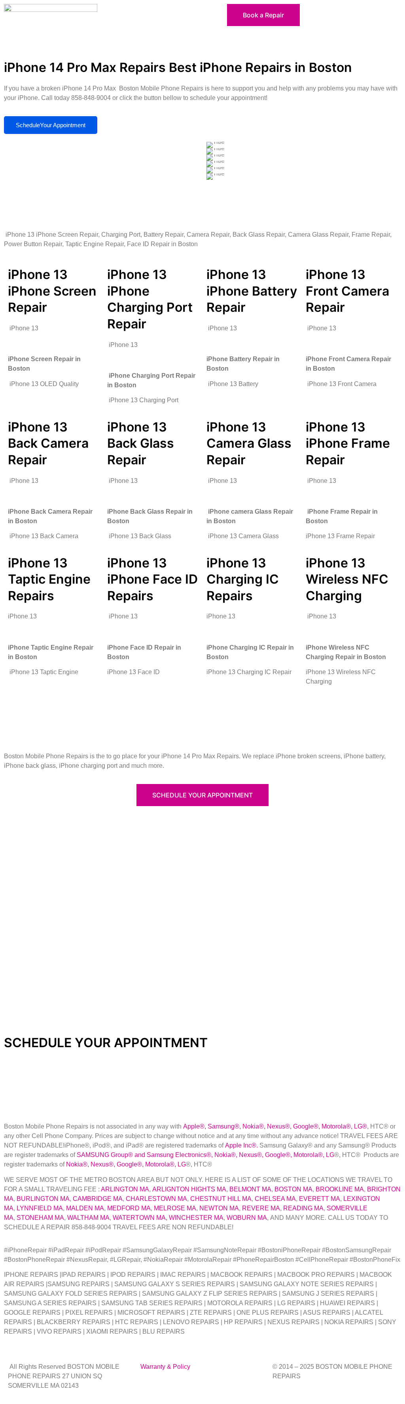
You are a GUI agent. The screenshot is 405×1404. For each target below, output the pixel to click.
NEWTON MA (219, 1208)
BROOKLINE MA (340, 1189)
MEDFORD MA (129, 1208)
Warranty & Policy (165, 1366)
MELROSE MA (175, 1208)
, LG (356, 1126)
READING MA (303, 1208)
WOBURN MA (247, 1217)
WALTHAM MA (88, 1217)
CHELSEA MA (275, 1198)
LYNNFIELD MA (40, 1208)
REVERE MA (261, 1208)
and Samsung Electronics (169, 1154)
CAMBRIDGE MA (98, 1198)
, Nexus (274, 1126)
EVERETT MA (319, 1198)
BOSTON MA (293, 1189)
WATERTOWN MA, (140, 1217)
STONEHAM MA (40, 1217)
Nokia (222, 1154)
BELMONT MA (250, 1189)
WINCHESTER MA (196, 1217)
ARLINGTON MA (125, 1189)
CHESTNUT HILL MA (221, 1198)
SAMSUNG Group (102, 1154)
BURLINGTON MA (43, 1198)
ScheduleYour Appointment (50, 125)
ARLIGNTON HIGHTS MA (189, 1189)
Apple (191, 1126)
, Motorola (332, 1126)
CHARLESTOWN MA (156, 1198)
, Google (302, 1126)
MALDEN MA (85, 1208)
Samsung (221, 1126)
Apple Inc (238, 1145)
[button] (152, 11)
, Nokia (249, 1126)
